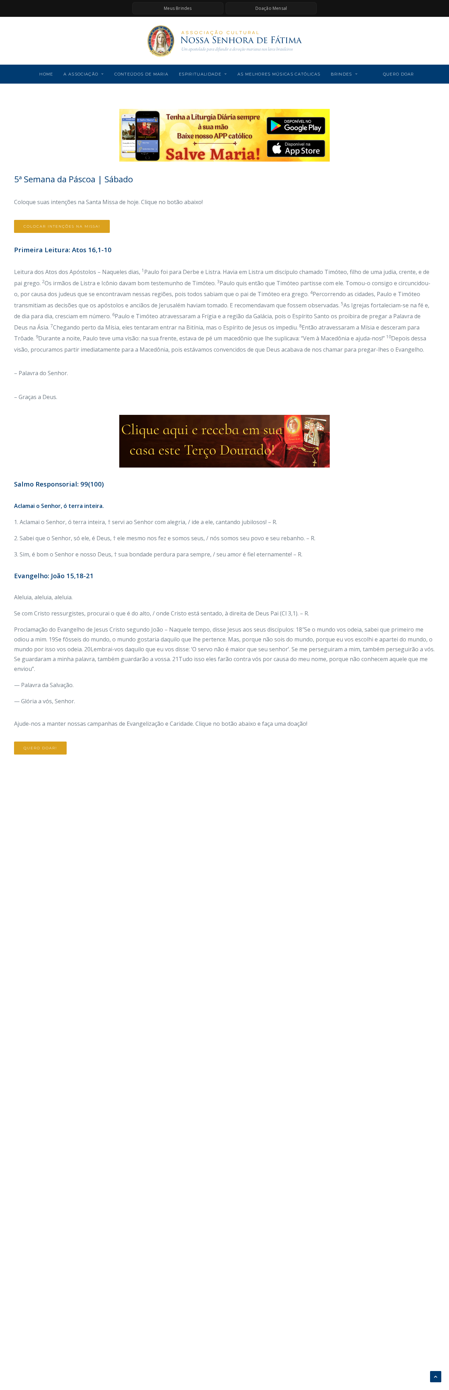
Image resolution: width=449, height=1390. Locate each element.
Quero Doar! (40, 748)
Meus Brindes (178, 8)
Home (46, 74)
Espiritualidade (200, 74)
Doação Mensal (271, 8)
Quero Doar (398, 74)
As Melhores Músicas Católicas (278, 74)
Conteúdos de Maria (141, 74)
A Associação (80, 74)
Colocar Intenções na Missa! (62, 226)
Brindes (341, 74)
